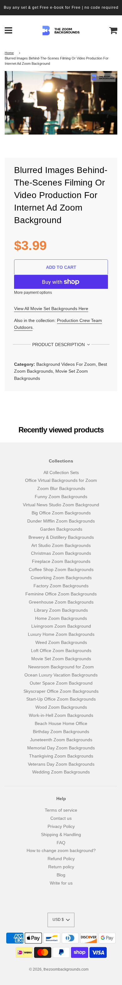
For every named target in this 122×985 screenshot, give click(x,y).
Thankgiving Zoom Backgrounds (61, 755)
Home (9, 53)
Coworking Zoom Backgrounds (61, 577)
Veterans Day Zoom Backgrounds (61, 764)
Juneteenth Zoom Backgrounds (61, 739)
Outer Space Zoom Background (61, 683)
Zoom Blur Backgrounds (61, 488)
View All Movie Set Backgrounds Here (51, 308)
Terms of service (61, 810)
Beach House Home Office (61, 723)
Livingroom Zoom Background (61, 626)
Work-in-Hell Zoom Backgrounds (61, 715)
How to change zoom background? (61, 850)
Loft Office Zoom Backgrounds (61, 650)
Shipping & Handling (61, 834)
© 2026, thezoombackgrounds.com (59, 969)
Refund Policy (61, 858)
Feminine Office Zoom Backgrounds (61, 593)
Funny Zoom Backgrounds (61, 496)
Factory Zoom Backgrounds (61, 585)
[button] (61, 920)
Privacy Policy (61, 826)
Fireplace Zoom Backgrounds (61, 561)
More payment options (33, 292)
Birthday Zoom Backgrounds (61, 731)
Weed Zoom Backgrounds (61, 642)
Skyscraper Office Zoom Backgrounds (61, 691)
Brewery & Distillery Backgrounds (61, 537)
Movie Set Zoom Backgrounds (61, 658)
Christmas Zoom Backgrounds (61, 553)
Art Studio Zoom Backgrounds (61, 545)
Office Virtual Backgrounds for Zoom (61, 480)
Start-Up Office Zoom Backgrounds (61, 699)
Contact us (61, 818)
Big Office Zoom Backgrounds (61, 512)
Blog (61, 874)
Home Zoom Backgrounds (61, 618)
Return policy (61, 866)
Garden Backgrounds (61, 529)
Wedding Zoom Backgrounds (61, 771)
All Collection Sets (61, 472)
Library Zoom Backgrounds (61, 610)
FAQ (61, 842)
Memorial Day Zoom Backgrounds (61, 747)
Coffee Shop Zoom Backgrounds (61, 569)
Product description (59, 344)
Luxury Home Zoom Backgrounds (61, 634)
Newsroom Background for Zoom (61, 666)
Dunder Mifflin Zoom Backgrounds (61, 520)
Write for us (61, 882)
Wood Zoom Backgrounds (61, 707)
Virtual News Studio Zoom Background (61, 504)
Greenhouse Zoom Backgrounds (61, 602)
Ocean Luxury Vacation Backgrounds (61, 674)
